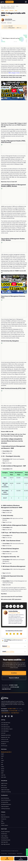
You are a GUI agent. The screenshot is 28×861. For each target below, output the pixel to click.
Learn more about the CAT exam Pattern (11, 596)
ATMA (2, 766)
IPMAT (2, 770)
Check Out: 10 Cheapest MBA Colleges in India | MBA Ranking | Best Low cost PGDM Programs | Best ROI (14, 125)
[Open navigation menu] (25, 1)
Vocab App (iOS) (4, 837)
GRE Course (3, 785)
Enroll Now (14, 673)
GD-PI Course (4, 745)
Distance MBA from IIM (7, 431)
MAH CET (18, 329)
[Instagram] (8, 716)
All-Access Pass (4, 802)
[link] (4, 697)
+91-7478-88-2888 (13, 710)
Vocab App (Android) (5, 840)
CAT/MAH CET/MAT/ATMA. (8, 218)
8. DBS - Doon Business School (10, 540)
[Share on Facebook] (7, 606)
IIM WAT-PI (3, 743)
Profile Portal (4, 833)
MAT (2, 764)
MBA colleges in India (14, 72)
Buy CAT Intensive (9, 1)
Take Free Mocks (5, 806)
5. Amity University (7, 515)
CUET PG (3, 775)
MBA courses (16, 131)
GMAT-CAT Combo (5, 789)
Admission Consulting (6, 791)
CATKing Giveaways (5, 808)
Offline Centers (4, 825)
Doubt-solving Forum (5, 800)
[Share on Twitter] (10, 606)
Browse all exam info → (6, 752)
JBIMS (17, 6)
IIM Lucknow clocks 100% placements (11, 599)
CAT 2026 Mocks (5, 731)
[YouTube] (5, 716)
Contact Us (3, 819)
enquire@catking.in (15, 712)
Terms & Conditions (12, 853)
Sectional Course (5, 741)
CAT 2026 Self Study (5, 722)
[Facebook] (12, 716)
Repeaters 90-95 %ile (6, 735)
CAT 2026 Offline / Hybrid (6, 728)
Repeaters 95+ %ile (5, 737)
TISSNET (8, 6)
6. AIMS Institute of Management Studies (14, 525)
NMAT (2, 754)
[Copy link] (21, 606)
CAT (4, 329)
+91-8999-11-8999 (11, 708)
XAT (7, 329)
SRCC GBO (3, 777)
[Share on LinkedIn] (14, 606)
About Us (3, 814)
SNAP (2, 756)
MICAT (2, 768)
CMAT (2, 760)
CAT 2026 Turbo (4, 724)
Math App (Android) (5, 844)
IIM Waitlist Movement (6, 804)
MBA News (13, 6)
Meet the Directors (5, 816)
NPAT (2, 772)
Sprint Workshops (5, 798)
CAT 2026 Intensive (5, 726)
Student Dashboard (5, 831)
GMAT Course (4, 783)
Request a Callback (14, 677)
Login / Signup (4, 835)
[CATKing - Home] (2, 1)
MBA (5, 6)
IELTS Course (4, 787)
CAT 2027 (3, 733)
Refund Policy (19, 853)
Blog (2, 6)
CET (2, 762)
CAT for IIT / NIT (4, 739)
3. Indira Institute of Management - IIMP (13, 466)
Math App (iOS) (4, 842)
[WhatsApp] (2, 716)
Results (2, 823)
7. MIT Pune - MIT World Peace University (14, 532)
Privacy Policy (4, 853)
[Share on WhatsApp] (18, 606)
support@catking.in (5, 712)
